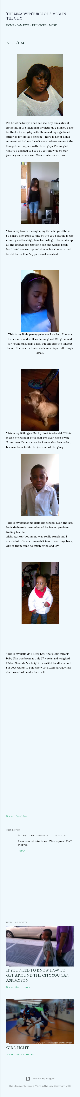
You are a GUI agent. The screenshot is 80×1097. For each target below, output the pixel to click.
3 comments (23, 986)
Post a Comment (25, 1054)
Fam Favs (23, 25)
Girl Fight (17, 1047)
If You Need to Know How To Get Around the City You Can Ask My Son (37, 975)
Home (10, 25)
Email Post (22, 816)
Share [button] (9, 816)
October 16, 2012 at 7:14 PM (51, 835)
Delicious (39, 25)
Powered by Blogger (43, 1078)
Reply (21, 850)
